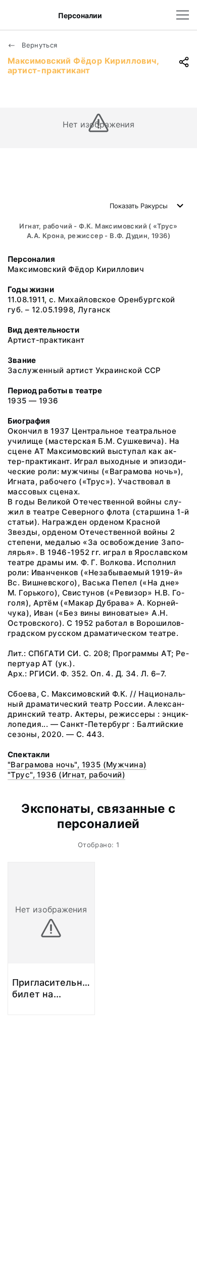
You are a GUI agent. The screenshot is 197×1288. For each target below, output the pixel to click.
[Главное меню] (182, 15)
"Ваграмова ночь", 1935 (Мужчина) (77, 764)
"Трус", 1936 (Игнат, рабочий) (66, 774)
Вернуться (39, 45)
